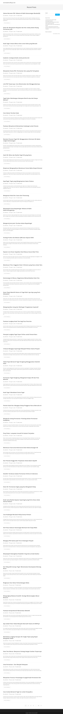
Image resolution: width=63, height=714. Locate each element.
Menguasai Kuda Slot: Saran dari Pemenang (16, 195)
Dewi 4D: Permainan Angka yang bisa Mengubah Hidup (19, 487)
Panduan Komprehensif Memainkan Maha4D (16, 610)
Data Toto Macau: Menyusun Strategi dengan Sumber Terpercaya (22, 651)
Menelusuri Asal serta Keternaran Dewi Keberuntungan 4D (20, 447)
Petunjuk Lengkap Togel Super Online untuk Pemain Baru (20, 334)
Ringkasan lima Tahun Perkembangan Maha (16, 583)
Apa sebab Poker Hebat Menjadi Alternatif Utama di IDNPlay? (21, 623)
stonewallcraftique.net (9, 2)
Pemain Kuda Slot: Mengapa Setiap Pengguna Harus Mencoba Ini (22, 405)
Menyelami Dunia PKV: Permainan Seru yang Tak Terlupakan (21, 71)
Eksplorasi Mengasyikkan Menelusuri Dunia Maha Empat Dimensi (22, 168)
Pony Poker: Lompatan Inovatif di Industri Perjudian (18, 433)
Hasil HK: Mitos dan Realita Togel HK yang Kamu (17, 155)
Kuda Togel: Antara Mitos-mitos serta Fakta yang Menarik (20, 43)
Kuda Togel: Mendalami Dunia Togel (13, 392)
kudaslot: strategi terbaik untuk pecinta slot (16, 58)
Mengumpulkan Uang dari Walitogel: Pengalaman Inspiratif (20, 307)
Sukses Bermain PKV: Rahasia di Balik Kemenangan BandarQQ (21, 13)
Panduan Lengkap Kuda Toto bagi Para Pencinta (17, 321)
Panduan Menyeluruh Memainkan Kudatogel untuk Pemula (20, 126)
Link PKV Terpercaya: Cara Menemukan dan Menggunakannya (21, 84)
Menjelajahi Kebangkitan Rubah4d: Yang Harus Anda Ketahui (21, 554)
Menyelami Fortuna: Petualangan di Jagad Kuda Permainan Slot (22, 677)
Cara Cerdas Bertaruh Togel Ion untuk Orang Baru (18, 692)
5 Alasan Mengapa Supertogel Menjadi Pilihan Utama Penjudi (21, 349)
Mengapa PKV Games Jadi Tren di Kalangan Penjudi (18, 540)
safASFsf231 (6, 15)
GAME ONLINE (19, 15)
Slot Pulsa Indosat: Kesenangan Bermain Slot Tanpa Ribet (20, 527)
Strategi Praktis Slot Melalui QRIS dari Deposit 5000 (18, 237)
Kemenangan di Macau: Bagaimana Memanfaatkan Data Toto (21, 278)
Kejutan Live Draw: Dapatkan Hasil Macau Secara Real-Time (21, 252)
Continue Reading (7, 23)
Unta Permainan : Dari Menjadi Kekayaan (15, 664)
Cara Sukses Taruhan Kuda (11, 113)
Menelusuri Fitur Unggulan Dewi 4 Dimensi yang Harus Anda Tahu (22, 265)
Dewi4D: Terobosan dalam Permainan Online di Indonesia (20, 474)
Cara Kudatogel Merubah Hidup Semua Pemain (17, 514)
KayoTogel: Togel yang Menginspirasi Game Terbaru (18, 181)
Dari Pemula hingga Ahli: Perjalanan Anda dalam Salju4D (20, 460)
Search (57, 14)
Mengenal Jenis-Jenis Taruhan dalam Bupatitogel (17, 223)
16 (38, 705)
